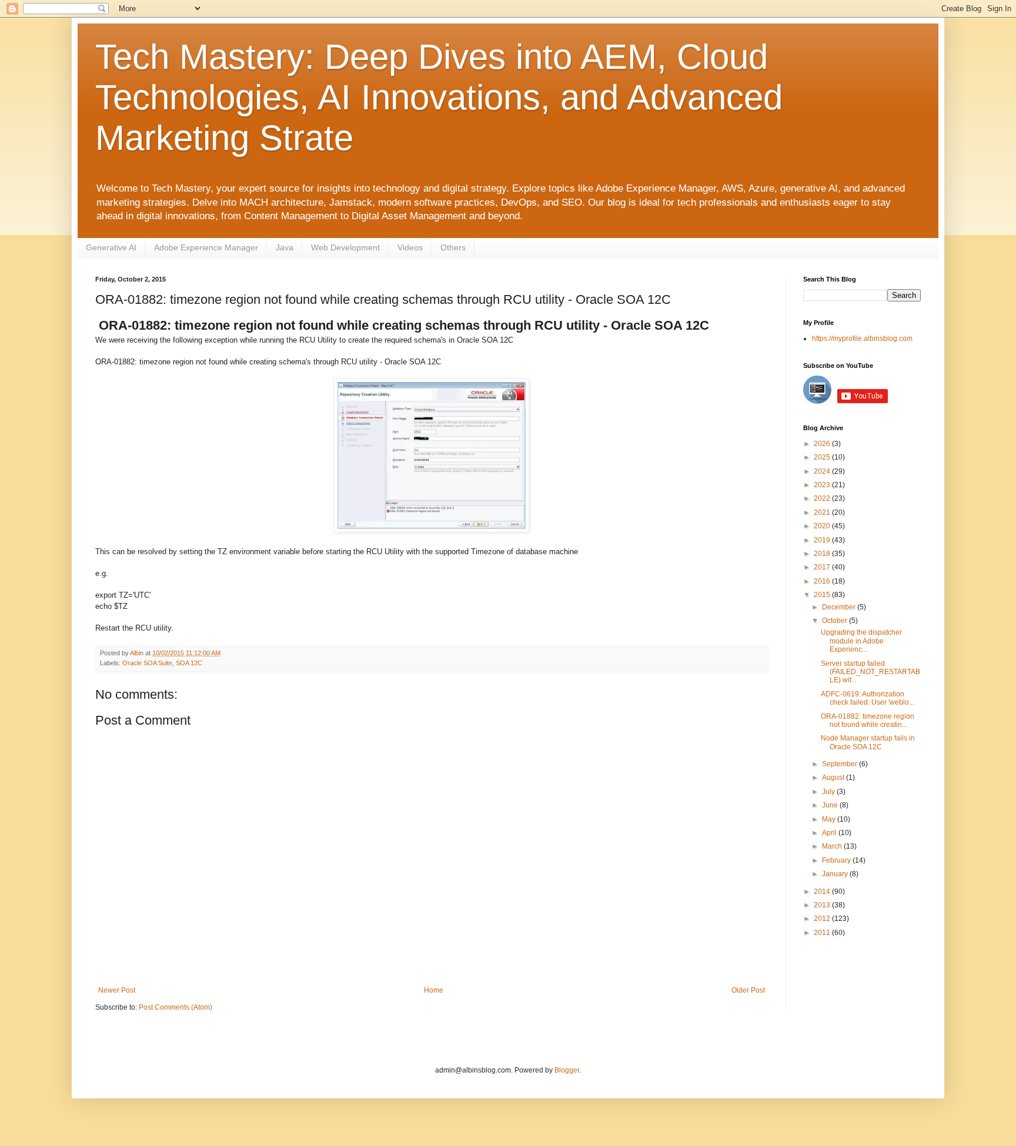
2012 (823, 918)
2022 (823, 498)
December (839, 607)
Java (284, 247)
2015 (823, 595)
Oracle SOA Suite (147, 662)
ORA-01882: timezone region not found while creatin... (867, 720)
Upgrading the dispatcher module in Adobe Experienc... (861, 641)
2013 (823, 905)
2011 (823, 933)
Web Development (345, 247)
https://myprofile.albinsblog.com (862, 338)
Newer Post (116, 990)
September (840, 764)
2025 (823, 457)
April (830, 833)
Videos (410, 247)
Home (433, 990)
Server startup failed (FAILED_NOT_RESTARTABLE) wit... (870, 672)
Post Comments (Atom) (175, 1007)
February (837, 860)
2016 (823, 581)
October (835, 620)
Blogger (566, 1070)
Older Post (748, 990)
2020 (823, 526)
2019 (823, 540)
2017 (823, 567)
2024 (823, 471)
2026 (823, 444)
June (831, 805)
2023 (823, 485)
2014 (823, 891)
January (836, 874)
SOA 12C (189, 662)
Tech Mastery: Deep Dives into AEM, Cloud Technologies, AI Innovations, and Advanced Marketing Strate (439, 97)
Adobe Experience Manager (206, 247)
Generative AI (111, 247)
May (829, 819)
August (834, 777)
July (829, 792)
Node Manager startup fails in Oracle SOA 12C (868, 742)
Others (453, 247)
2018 (823, 553)
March (833, 846)
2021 (823, 512)
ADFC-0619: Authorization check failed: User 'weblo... (867, 698)
